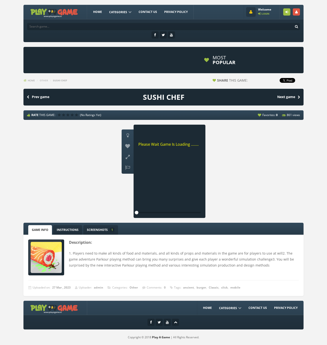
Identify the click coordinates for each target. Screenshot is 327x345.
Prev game (40, 97)
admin (98, 287)
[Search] (296, 26)
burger (201, 287)
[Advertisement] (113, 60)
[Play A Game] (54, 12)
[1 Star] (60, 114)
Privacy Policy (176, 12)
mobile (235, 287)
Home (97, 12)
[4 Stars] (73, 114)
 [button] (127, 167)
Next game (286, 97)
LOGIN (286, 12)
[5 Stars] (77, 114)
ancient (188, 287)
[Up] (175, 322)
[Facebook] (155, 35)
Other (44, 80)
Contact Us (148, 12)
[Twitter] (163, 35)
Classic (214, 287)
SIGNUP (296, 12)
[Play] (258, 60)
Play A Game (161, 337)
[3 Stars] (68, 114)
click (224, 287)
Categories (118, 12)
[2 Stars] (64, 114)
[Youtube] (171, 35)
